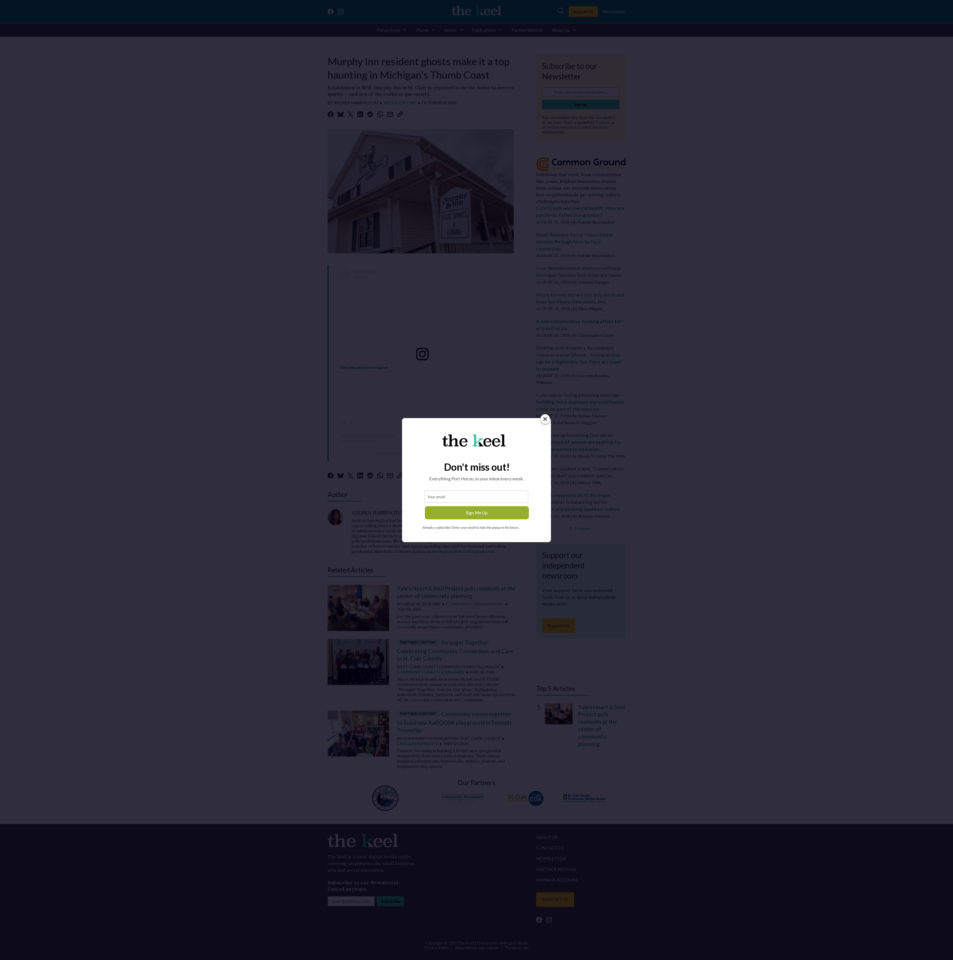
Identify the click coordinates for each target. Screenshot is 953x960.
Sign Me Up (477, 512)
